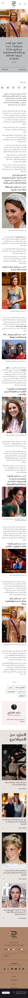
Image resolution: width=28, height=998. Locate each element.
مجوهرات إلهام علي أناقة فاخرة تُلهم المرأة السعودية (15, 783)
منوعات (6, 949)
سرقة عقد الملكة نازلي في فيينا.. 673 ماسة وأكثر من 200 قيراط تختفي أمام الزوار (14, 912)
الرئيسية (14, 976)
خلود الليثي (14, 62)
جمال (11, 949)
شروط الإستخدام (14, 980)
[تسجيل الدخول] (20, 4)
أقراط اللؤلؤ (22, 695)
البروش (10, 687)
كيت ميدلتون (19, 237)
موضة (19, 949)
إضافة (5, 956)
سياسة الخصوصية (14, 987)
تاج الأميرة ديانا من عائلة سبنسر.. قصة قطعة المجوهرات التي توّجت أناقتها (14, 872)
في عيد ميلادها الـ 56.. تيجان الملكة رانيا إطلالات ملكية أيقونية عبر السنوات (14, 821)
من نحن (14, 983)
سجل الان (6, 992)
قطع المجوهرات (11, 691)
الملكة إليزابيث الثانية (21, 326)
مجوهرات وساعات (22, 69)
